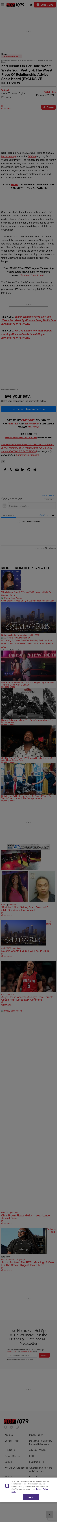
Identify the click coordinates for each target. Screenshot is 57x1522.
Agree (30, 1497)
